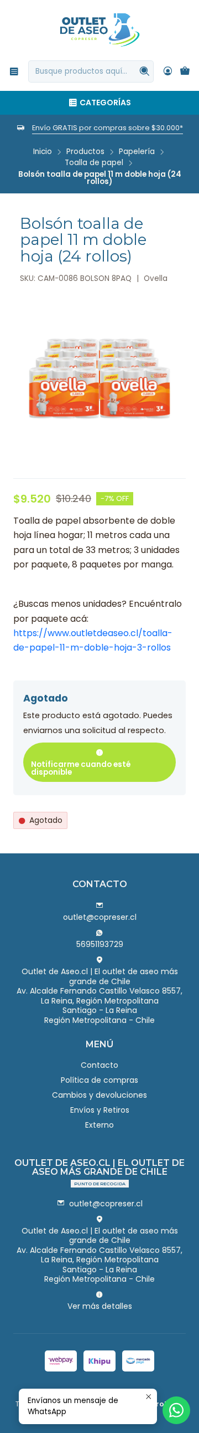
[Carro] (184, 72)
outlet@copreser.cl (100, 917)
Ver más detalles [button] (99, 1306)
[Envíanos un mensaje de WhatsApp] (176, 1410)
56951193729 (99, 944)
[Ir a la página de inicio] (100, 29)
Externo (99, 1124)
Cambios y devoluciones (99, 1095)
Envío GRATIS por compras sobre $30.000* (107, 127)
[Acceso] (167, 71)
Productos (85, 152)
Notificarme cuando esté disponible (80, 768)
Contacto (99, 1065)
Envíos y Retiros (99, 1109)
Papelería (137, 152)
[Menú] (14, 71)
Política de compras (99, 1080)
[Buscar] (144, 71)
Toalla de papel (94, 163)
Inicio (42, 152)
